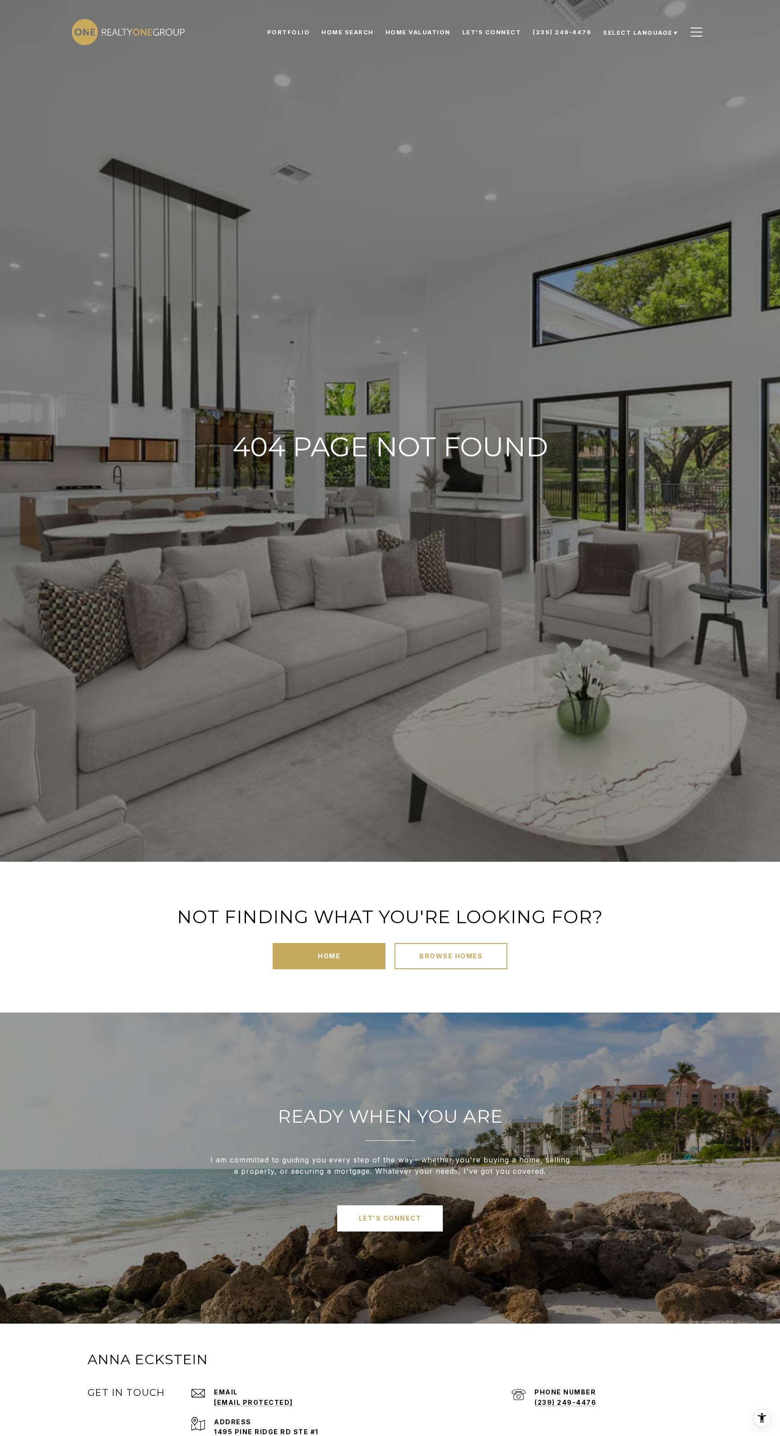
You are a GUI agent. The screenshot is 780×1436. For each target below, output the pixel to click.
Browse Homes (451, 956)
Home (329, 956)
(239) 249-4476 (565, 1402)
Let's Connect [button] (390, 1218)
